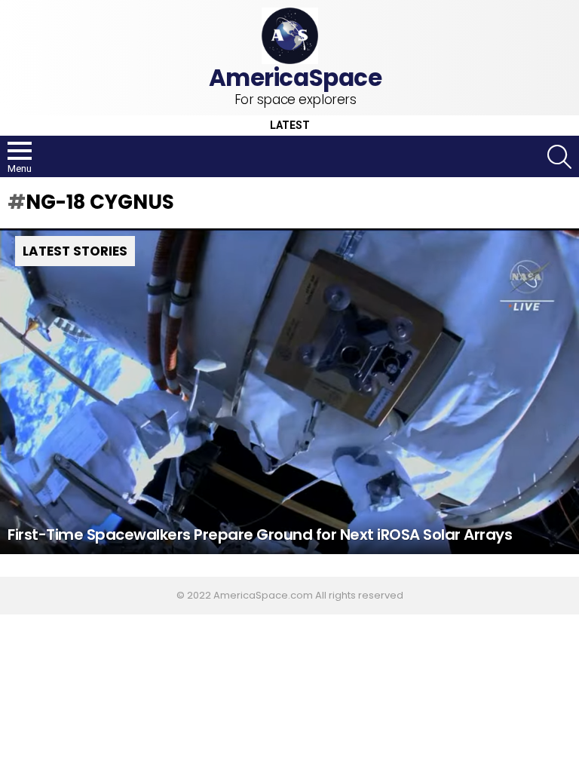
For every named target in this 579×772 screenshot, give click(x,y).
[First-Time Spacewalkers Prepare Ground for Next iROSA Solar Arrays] (289, 391)
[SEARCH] (559, 157)
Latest (290, 125)
